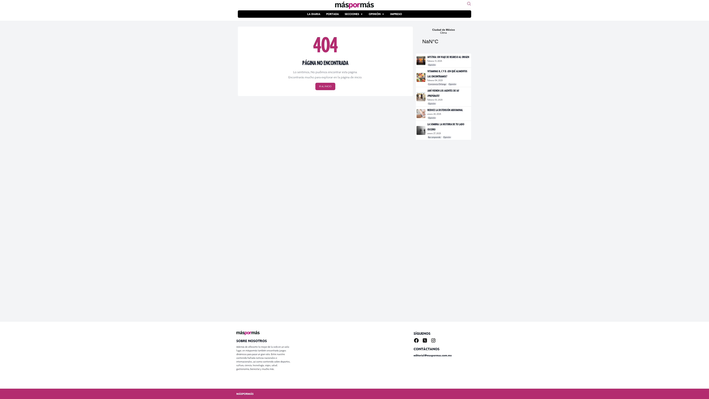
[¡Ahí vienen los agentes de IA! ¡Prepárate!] (421, 96)
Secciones (352, 14)
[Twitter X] (425, 340)
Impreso (396, 14)
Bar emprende (434, 137)
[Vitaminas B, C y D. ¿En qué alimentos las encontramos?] (421, 77)
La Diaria (313, 14)
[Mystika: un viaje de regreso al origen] (421, 60)
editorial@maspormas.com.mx (433, 355)
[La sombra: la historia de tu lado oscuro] (421, 130)
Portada (332, 14)
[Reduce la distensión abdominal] (421, 113)
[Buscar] (469, 3)
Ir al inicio (325, 86)
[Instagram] (433, 340)
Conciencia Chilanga (437, 84)
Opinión (375, 14)
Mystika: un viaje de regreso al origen (448, 57)
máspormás (245, 393)
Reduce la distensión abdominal (445, 110)
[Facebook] (416, 340)
